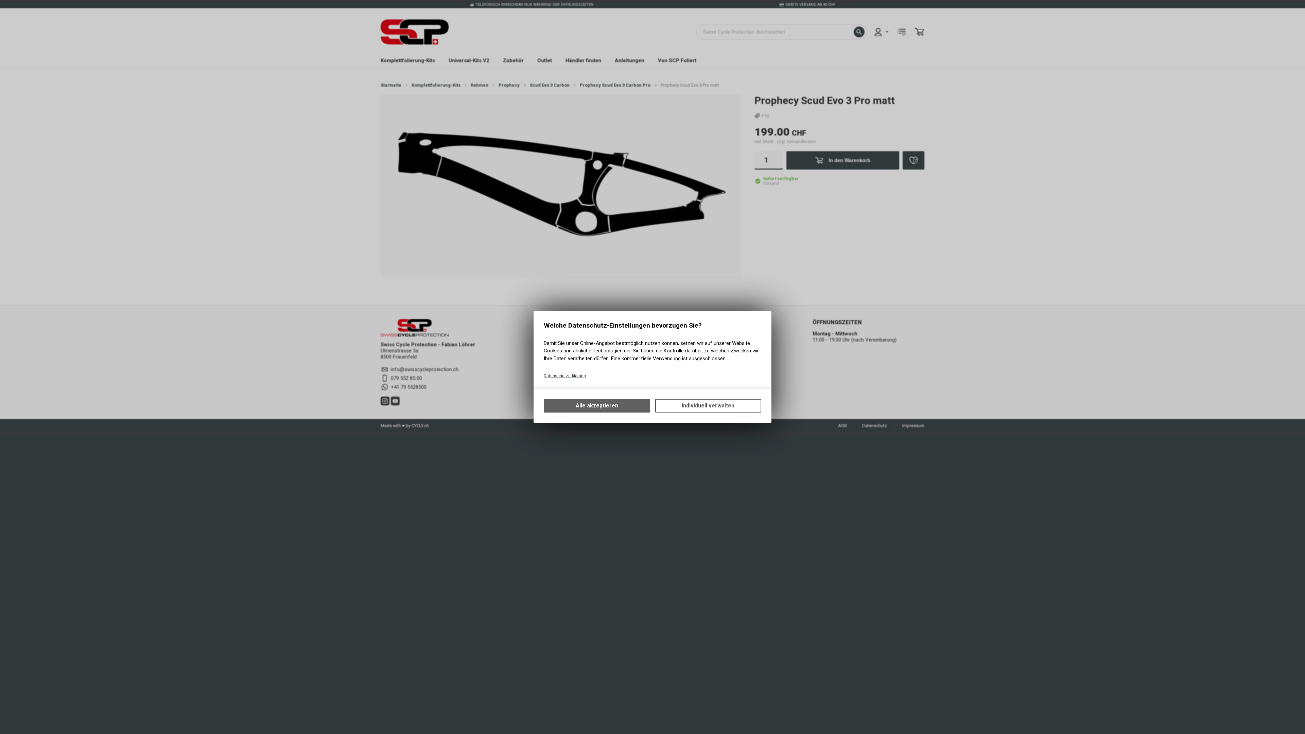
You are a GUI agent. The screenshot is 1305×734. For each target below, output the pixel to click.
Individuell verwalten (708, 405)
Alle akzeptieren (597, 405)
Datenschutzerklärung (565, 375)
